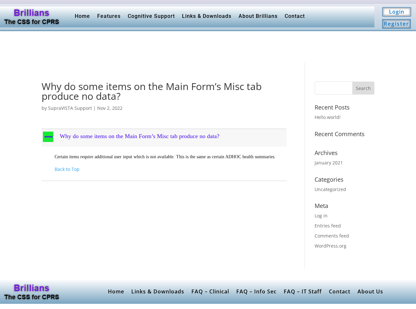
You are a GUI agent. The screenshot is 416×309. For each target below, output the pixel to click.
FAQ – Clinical (210, 291)
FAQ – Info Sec (256, 291)
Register (396, 23)
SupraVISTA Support (70, 108)
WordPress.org (330, 246)
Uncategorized (330, 189)
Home (82, 16)
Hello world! (328, 117)
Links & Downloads (206, 16)
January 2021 (329, 163)
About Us (370, 291)
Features (109, 16)
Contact (295, 16)
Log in (321, 215)
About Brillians (258, 16)
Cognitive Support (151, 16)
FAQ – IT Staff (303, 291)
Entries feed (328, 226)
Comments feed (332, 236)
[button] (165, 138)
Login (396, 11)
